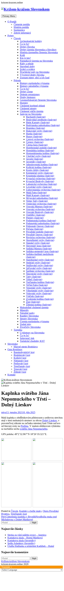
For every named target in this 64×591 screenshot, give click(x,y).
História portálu (21, 27)
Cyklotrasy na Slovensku (32, 332)
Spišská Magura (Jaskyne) (39, 248)
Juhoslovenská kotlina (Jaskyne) (42, 164)
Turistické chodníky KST (32, 341)
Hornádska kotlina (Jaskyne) (40, 150)
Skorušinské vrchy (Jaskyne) (40, 240)
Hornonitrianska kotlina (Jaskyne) (42, 153)
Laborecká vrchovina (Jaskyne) (41, 184)
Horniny (24, 103)
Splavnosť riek (27, 338)
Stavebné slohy (27, 66)
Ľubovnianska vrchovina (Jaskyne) (43, 189)
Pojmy (10, 35)
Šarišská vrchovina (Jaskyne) (40, 271)
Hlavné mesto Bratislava (26, 346)
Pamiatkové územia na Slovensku (36, 60)
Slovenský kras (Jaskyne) (38, 245)
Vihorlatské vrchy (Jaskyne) (39, 290)
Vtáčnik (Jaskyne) (35, 296)
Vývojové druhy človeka (32, 74)
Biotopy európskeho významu (34, 83)
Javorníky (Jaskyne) (36, 161)
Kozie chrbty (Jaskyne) (37, 170)
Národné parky (27, 313)
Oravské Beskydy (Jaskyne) (40, 212)
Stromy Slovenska (29, 318)
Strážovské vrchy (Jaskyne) (39, 265)
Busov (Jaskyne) (34, 136)
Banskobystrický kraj (24, 352)
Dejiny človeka (27, 46)
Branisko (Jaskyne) (35, 128)
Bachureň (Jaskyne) (36, 117)
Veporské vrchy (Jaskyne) (38, 287)
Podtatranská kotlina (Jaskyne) (41, 220)
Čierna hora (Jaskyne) (37, 145)
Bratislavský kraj (22, 355)
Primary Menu (8, 16)
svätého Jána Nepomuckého (33, 429)
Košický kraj (20, 358)
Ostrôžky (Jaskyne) (35, 215)
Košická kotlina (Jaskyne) (38, 167)
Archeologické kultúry (31, 41)
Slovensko (12, 344)
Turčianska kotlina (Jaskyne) (40, 282)
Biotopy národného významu (34, 86)
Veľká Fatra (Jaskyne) (37, 285)
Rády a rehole (27, 63)
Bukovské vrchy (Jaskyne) (39, 131)
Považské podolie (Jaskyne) (39, 231)
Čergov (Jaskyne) (34, 142)
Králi (22, 55)
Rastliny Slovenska (29, 315)
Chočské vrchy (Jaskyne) (38, 156)
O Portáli (11, 21)
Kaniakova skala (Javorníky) (21, 540)
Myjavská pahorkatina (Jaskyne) (42, 198)
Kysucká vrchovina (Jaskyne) (40, 178)
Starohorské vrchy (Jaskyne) (40, 259)
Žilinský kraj (20, 372)
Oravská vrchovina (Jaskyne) (40, 209)
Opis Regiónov (14, 349)
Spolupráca (19, 30)
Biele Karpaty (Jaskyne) (38, 122)
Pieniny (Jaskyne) (34, 217)
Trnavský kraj (20, 369)
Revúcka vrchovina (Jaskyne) (40, 237)
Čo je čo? (24, 44)
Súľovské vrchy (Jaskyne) (39, 268)
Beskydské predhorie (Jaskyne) (41, 119)
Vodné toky (25, 324)
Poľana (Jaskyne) (34, 229)
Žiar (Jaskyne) (33, 301)
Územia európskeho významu (34, 321)
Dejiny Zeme (26, 91)
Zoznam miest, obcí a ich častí (34, 77)
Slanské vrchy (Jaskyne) (38, 243)
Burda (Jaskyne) (34, 133)
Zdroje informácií (22, 32)
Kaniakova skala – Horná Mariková (25, 537)
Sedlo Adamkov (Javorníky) (21, 543)
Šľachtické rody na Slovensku (34, 72)
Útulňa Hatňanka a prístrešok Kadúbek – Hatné (30, 546)
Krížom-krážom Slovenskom (15, 561)
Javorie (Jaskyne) (34, 159)
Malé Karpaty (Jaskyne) (38, 195)
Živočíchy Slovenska (30, 327)
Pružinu (24, 426)
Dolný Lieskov (49, 420)
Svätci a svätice (27, 69)
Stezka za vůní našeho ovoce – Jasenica (26, 535)
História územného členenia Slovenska (39, 52)
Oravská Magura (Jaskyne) (39, 206)
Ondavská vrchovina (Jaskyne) (41, 203)
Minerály (24, 310)
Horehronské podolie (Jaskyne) (41, 147)
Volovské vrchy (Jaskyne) (38, 293)
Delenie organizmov (30, 94)
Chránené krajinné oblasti (32, 105)
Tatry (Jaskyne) (33, 276)
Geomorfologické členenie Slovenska (38, 100)
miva (3, 412)
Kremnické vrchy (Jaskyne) (39, 173)
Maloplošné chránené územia (34, 307)
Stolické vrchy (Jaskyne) (38, 262)
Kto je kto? (25, 58)
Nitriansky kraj (21, 360)
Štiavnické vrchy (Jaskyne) (39, 273)
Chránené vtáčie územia (31, 111)
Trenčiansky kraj (22, 366)
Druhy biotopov (28, 97)
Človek (17, 38)
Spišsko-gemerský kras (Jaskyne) (42, 251)
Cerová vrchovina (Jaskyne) (40, 139)
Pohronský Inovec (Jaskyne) (40, 226)
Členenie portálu (22, 24)
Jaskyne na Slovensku (30, 114)
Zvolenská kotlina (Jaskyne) (40, 299)
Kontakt (11, 374)
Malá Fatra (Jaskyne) (36, 192)
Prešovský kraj (21, 363)
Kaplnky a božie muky (30, 511)
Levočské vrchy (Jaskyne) (39, 187)
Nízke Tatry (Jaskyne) (37, 201)
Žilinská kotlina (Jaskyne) (38, 304)
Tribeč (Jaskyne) (34, 279)
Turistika (18, 330)
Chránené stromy (28, 108)
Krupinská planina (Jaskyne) (40, 175)
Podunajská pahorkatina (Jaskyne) (42, 223)
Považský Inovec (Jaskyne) (39, 234)
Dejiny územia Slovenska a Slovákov (38, 49)
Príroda (17, 80)
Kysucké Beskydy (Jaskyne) (40, 181)
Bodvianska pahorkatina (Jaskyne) (43, 125)
